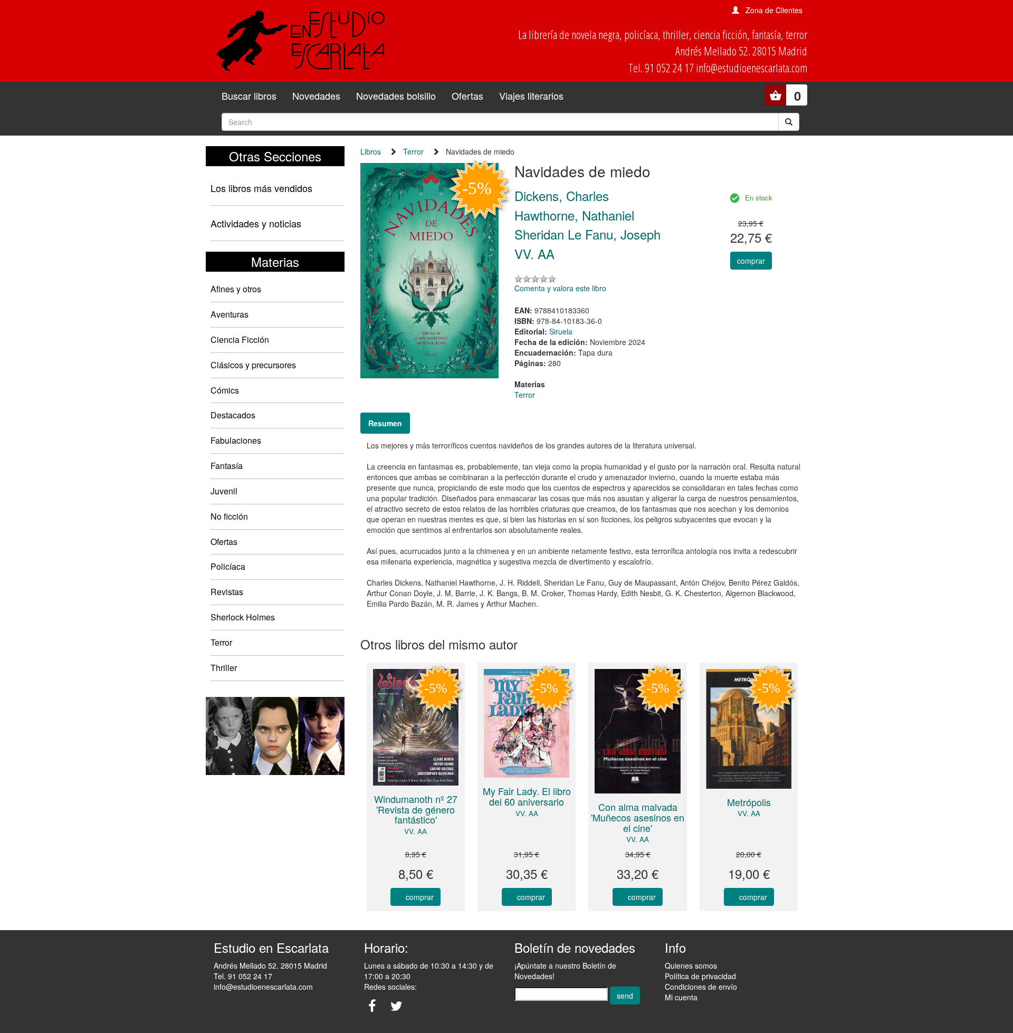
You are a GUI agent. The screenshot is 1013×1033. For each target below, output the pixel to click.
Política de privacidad (700, 976)
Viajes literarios (531, 95)
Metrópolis (749, 802)
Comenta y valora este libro (560, 288)
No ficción (229, 516)
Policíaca (228, 566)
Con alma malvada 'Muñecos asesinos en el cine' (637, 817)
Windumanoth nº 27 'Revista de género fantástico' (415, 809)
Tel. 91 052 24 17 (243, 976)
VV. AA (415, 831)
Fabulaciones (236, 440)
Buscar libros (249, 95)
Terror (221, 642)
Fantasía (227, 466)
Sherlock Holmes (243, 617)
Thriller (224, 668)
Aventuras (230, 314)
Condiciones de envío (701, 986)
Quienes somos (691, 965)
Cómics (225, 390)
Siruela (560, 331)
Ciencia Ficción (240, 339)
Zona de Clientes (774, 10)
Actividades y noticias (256, 223)
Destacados (233, 415)
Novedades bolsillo (396, 95)
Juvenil (224, 491)
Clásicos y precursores (253, 365)
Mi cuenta (681, 997)
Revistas (227, 592)
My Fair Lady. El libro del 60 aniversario (527, 796)
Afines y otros (236, 289)
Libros (370, 151)
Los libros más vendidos (261, 188)
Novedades (316, 95)
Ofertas (467, 95)
